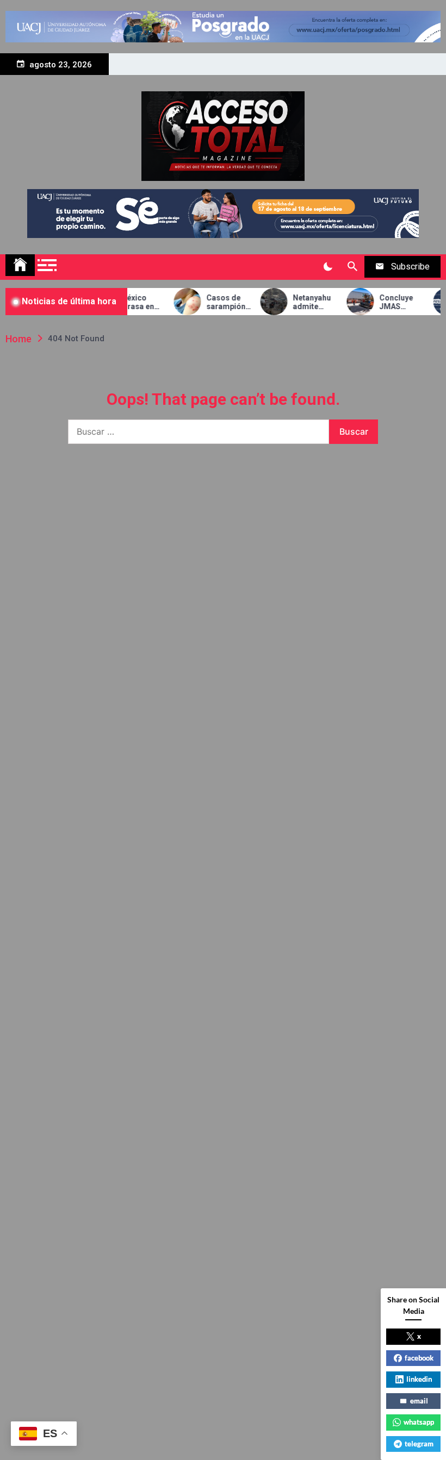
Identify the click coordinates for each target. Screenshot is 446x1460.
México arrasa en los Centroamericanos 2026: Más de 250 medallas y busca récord (133, 302)
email (419, 1400)
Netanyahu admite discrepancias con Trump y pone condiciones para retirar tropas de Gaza (306, 302)
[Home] (20, 265)
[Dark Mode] (327, 267)
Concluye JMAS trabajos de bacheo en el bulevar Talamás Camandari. (391, 302)
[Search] (352, 267)
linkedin (419, 1379)
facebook (419, 1358)
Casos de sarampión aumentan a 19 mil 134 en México (217, 302)
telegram (419, 1443)
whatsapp (419, 1422)
